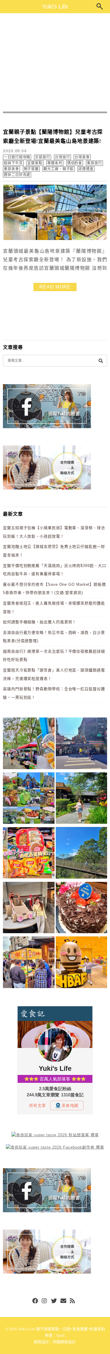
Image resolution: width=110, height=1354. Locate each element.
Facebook (35, 1301)
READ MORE (54, 286)
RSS (73, 1301)
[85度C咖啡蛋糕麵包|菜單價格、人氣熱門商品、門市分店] (81, 909)
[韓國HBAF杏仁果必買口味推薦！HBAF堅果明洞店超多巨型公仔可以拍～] (81, 963)
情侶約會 (74, 163)
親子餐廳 (31, 169)
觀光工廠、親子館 (58, 169)
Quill (60, 1335)
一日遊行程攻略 (17, 157)
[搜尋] (100, 360)
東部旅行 (94, 163)
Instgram (45, 1301)
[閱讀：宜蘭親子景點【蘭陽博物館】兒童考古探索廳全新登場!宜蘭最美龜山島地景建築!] (55, 239)
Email (63, 1301)
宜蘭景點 (35, 163)
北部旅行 (42, 157)
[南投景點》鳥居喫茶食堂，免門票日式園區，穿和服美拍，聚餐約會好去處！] (81, 799)
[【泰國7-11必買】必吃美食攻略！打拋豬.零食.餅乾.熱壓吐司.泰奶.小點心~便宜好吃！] (29, 854)
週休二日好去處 (17, 175)
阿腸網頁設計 (64, 1342)
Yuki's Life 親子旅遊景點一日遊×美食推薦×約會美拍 (61, 1329)
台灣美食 (82, 157)
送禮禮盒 (86, 169)
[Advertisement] (55, 62)
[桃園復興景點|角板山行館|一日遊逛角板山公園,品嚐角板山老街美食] (81, 854)
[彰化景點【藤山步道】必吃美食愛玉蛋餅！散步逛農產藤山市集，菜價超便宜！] (29, 744)
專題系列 (54, 163)
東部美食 (11, 169)
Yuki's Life (55, 6)
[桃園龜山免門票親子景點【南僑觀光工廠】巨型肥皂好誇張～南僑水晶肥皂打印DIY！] (29, 909)
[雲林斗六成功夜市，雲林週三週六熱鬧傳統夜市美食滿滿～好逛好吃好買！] (29, 963)
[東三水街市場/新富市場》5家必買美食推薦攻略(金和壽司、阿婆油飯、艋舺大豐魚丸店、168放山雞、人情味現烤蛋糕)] (81, 744)
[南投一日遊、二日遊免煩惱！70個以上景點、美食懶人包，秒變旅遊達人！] (29, 799)
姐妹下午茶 (13, 163)
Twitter (54, 1301)
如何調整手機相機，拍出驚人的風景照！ (39, 622)
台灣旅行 (62, 157)
